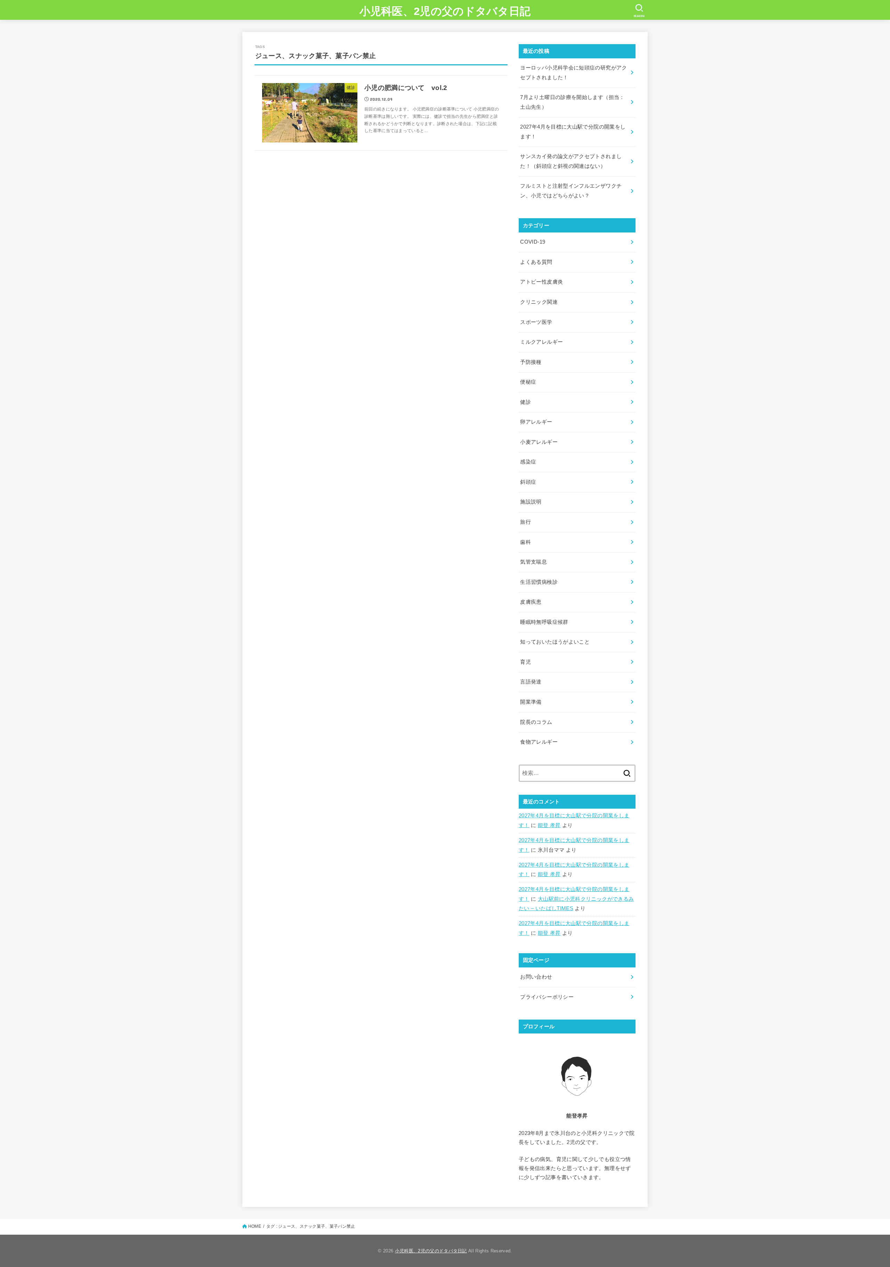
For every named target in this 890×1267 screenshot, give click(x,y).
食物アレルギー (539, 742)
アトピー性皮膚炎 (541, 282)
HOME (254, 1226)
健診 (525, 402)
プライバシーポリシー (547, 997)
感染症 (528, 462)
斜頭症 (528, 482)
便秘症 (528, 382)
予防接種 (530, 362)
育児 (525, 662)
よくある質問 (536, 262)
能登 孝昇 (549, 825)
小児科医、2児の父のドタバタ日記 (445, 11)
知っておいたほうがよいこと (555, 642)
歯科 (525, 542)
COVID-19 (532, 242)
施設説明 (530, 502)
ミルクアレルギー (541, 342)
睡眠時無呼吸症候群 (544, 622)
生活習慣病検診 (539, 582)
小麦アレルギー (539, 442)
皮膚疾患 (530, 602)
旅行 (525, 522)
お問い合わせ (536, 977)
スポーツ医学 (536, 322)
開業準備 (530, 702)
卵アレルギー (536, 422)
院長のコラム (536, 722)
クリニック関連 (539, 302)
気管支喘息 (533, 562)
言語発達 (530, 682)
